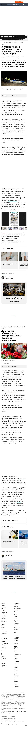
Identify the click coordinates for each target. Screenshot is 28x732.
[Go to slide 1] (4, 228)
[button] (14, 38)
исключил (4, 507)
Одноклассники (17, 608)
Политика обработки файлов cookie (9, 724)
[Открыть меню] (26, 2)
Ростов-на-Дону (3, 652)
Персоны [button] (11, 273)
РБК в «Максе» (7, 248)
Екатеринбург (4, 631)
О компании (16, 635)
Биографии (3, 616)
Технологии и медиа (4, 613)
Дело (2, 390)
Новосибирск (4, 633)
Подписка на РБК (16, 621)
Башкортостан (4, 636)
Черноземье (4, 658)
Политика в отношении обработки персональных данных (12, 722)
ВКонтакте (16, 606)
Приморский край (4, 666)
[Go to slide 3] (16, 228)
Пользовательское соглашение (8, 719)
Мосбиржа (14, 711)
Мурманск (3, 663)
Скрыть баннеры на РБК (16, 617)
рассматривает (12, 200)
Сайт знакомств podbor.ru (16, 666)
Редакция (16, 640)
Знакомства (16, 663)
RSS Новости (16, 629)
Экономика (3, 607)
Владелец (4, 233)
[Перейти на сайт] (14, 38)
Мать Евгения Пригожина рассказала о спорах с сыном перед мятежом (11, 407)
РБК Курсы (15, 672)
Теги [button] (7, 273)
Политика (3, 142)
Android (15, 684)
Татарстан (3, 654)
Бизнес (2, 610)
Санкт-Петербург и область (4, 628)
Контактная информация (16, 638)
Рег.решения (16, 661)
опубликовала (5, 121)
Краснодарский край (4, 644)
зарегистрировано (10, 392)
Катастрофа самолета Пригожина (8, 42)
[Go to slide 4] (21, 228)
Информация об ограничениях (8, 716)
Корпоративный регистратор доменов (16, 655)
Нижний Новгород (3, 646)
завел (18, 204)
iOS (15, 683)
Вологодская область (4, 639)
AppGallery (16, 686)
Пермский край (3, 649)
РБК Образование (4, 621)
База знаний (3, 618)
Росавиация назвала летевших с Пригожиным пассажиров (12, 139)
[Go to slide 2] (10, 228)
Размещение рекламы (16, 642)
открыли (10, 512)
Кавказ (2, 660)
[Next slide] (20, 219)
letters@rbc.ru (6, 706)
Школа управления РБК (16, 676)
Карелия (3, 661)
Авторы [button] (3, 273)
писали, (21, 478)
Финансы (3, 615)
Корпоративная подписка (17, 624)
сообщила (20, 381)
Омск (2, 635)
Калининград (4, 641)
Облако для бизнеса (15, 651)
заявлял (19, 501)
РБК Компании (16, 669)
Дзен (15, 611)
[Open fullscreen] (24, 214)
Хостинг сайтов (15, 659)
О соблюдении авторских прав (8, 718)
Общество (3, 608)
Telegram (14, 520)
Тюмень (3, 656)
